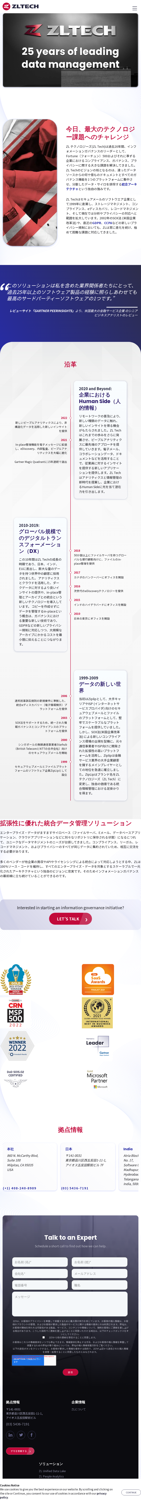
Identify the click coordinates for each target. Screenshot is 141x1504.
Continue (131, 1492)
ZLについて (79, 1409)
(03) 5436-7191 (17, 1423)
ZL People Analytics (51, 1476)
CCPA (108, 222)
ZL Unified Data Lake (52, 1471)
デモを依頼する (19, 1451)
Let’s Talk (68, 918)
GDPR (96, 222)
